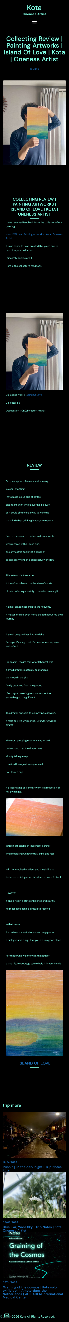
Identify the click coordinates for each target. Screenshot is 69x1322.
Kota (34, 7)
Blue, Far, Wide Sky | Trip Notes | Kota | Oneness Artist (33, 1229)
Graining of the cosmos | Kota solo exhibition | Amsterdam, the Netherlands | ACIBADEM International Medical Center (33, 1292)
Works (34, 68)
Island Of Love (35, 1063)
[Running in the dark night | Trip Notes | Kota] (34, 1134)
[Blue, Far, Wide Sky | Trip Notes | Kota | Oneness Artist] (34, 1195)
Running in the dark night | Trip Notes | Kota (33, 1168)
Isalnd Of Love (34, 394)
